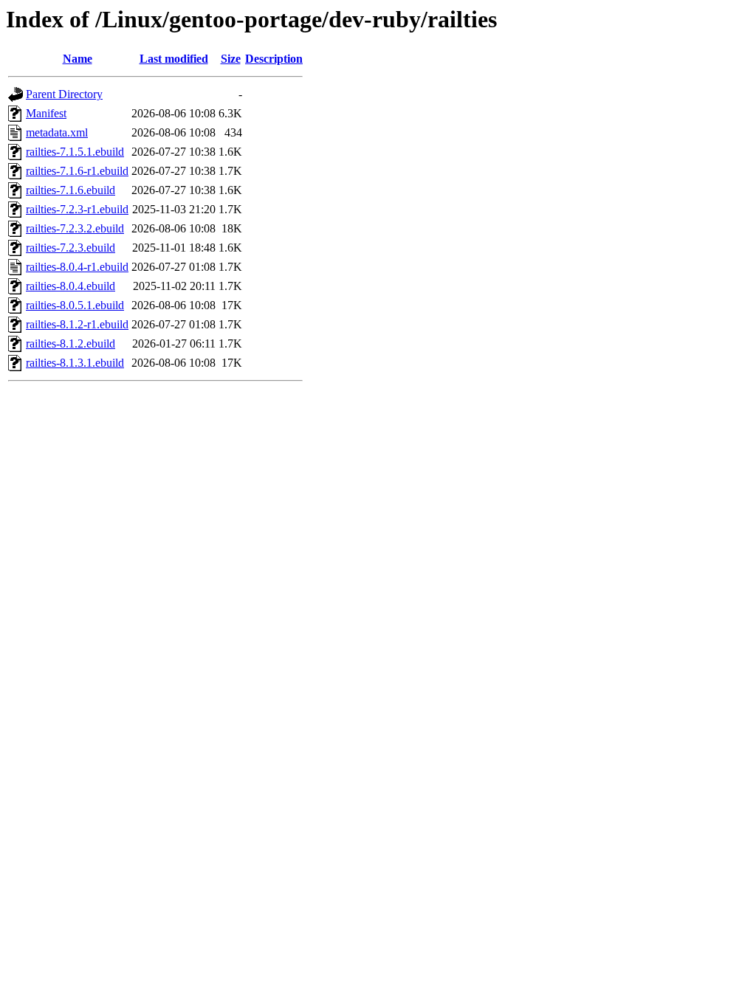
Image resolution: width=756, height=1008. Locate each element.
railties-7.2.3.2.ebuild (75, 228)
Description (274, 58)
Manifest (46, 113)
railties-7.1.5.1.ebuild (75, 151)
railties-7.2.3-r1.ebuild (77, 209)
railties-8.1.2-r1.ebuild (77, 324)
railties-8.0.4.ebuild (70, 286)
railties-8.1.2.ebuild (70, 343)
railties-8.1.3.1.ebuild (75, 362)
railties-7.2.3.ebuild (70, 247)
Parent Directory (64, 94)
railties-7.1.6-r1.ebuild (77, 171)
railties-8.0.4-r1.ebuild (77, 266)
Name (77, 58)
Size (231, 58)
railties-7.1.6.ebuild (70, 190)
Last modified (174, 58)
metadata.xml (57, 132)
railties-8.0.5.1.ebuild (75, 305)
